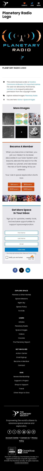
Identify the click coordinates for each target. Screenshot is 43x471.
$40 (28, 189)
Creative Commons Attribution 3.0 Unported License (23, 83)
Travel (21, 388)
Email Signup (21, 357)
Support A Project (21, 380)
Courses (21, 338)
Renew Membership (21, 376)
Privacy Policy (32, 253)
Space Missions (21, 299)
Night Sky (21, 303)
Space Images (29, 99)
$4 (14, 184)
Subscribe (21, 250)
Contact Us (25, 438)
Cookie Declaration (21, 463)
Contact (21, 365)
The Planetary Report (21, 342)
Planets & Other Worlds (21, 295)
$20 (14, 189)
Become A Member (21, 361)
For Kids (21, 311)
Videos (21, 334)
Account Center (12, 438)
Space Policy (21, 307)
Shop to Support (21, 384)
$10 (28, 184)
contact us (11, 89)
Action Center (21, 353)
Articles (21, 322)
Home (19, 99)
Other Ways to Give (21, 392)
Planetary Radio (31, 95)
